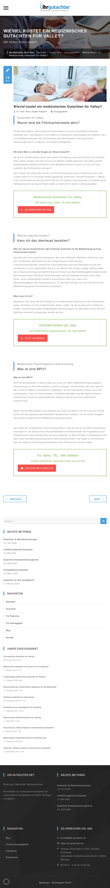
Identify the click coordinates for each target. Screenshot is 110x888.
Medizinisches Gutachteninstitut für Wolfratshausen (25, 737)
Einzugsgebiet (61, 111)
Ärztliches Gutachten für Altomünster (18, 697)
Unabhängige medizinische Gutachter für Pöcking (24, 676)
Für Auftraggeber (14, 623)
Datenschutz (12, 857)
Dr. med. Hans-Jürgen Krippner (32, 111)
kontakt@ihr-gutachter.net (73, 837)
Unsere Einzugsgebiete (17, 844)
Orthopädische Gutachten (16, 569)
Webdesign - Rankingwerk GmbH (55, 882)
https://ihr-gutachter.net (72, 843)
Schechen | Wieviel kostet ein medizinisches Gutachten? (27, 748)
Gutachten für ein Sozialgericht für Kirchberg (22, 707)
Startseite (41, 52)
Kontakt (9, 637)
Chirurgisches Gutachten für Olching (18, 656)
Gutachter (11, 608)
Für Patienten (12, 616)
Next (97, 499)
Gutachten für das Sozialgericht (18, 580)
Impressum (11, 850)
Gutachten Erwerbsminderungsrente (21, 559)
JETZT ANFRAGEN (35, 338)
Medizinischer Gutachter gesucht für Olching (22, 717)
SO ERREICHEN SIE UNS (38, 209)
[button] (6, 881)
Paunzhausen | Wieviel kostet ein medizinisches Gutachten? (28, 727)
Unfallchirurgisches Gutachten (18, 549)
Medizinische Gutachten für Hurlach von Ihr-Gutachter (26, 666)
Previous (15, 499)
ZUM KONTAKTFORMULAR (39, 468)
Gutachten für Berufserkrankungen (20, 539)
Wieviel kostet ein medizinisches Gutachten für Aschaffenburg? (30, 687)
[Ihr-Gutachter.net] (55, 8)
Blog (8, 630)
